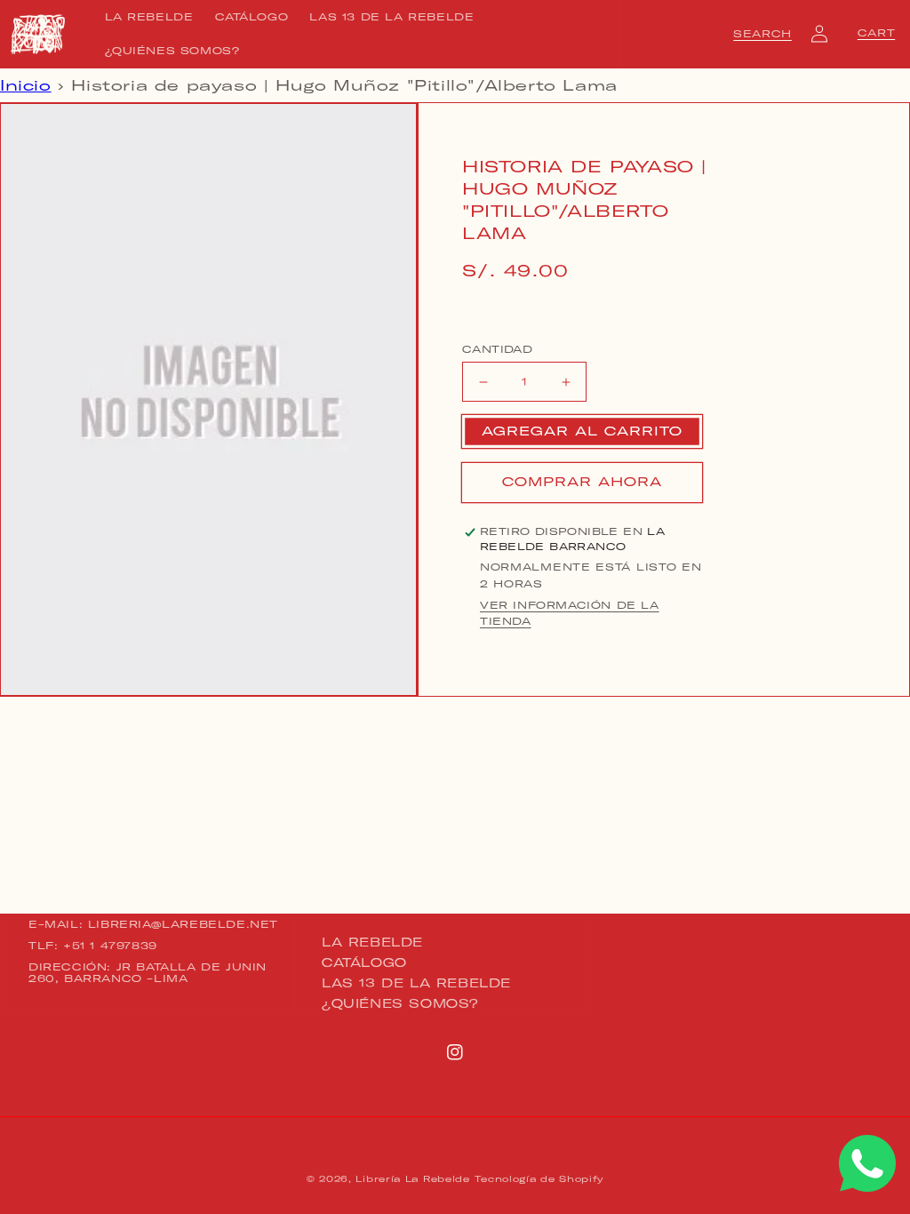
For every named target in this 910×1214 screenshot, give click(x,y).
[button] (762, 33)
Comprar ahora (582, 482)
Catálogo (364, 962)
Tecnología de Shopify (539, 1179)
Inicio (26, 85)
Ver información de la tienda (569, 613)
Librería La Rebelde (412, 1179)
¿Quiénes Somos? (400, 1003)
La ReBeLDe (372, 943)
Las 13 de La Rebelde (416, 983)
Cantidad (497, 349)
